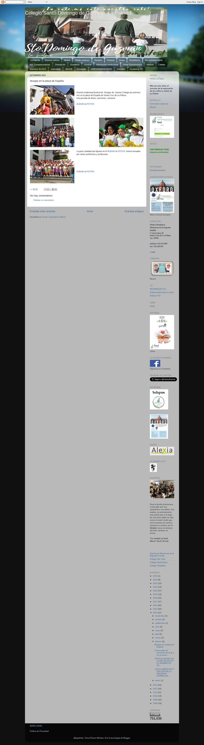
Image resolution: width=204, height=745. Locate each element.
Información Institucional (107, 64)
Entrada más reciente (42, 211)
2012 (155, 689)
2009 (155, 700)
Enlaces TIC (155, 296)
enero (158, 680)
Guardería (74, 64)
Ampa (121, 60)
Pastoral (110, 60)
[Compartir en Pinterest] (55, 189)
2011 (155, 692)
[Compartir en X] (50, 189)
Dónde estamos (82, 60)
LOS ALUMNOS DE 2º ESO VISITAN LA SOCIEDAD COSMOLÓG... (164, 672)
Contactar (81, 69)
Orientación (60, 64)
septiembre (160, 623)
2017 (155, 602)
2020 (155, 591)
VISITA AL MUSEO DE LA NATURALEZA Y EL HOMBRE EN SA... (164, 662)
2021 (155, 587)
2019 (155, 594)
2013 (155, 685)
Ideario (67, 60)
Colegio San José (157, 559)
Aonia (152, 306)
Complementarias (157, 170)
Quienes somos (52, 60)
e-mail (152, 252)
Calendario (56, 69)
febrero (158, 641)
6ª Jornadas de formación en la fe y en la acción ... (164, 652)
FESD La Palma (157, 79)
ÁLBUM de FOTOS (85, 104)
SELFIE (68, 69)
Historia (150, 64)
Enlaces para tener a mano (162, 292)
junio (157, 627)
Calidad (161, 64)
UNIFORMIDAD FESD (101, 69)
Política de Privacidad (39, 731)
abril (157, 634)
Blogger (126, 738)
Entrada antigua (134, 211)
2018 (155, 598)
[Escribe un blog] (47, 189)
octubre (158, 619)
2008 (155, 703)
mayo (158, 630)
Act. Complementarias (40, 64)
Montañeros (134, 60)
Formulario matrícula (159, 104)
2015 (155, 609)
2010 (155, 696)
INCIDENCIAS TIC (158, 289)
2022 (155, 583)
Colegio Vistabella (158, 566)
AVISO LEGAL (36, 726)
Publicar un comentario (43, 200)
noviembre (160, 616)
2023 (155, 580)
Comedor (121, 69)
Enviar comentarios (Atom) (54, 217)
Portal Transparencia (132, 64)
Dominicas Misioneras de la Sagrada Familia (162, 554)
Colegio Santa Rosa (158, 562)
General (87, 64)
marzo (158, 638)
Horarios (98, 60)
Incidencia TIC (136, 69)
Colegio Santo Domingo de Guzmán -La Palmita (78, 13)
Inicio (90, 211)
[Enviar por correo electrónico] (45, 189)
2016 (155, 605)
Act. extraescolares (154, 60)
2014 (155, 613)
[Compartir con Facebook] (53, 189)
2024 (155, 576)
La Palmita (35, 60)
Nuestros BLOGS (38, 69)
